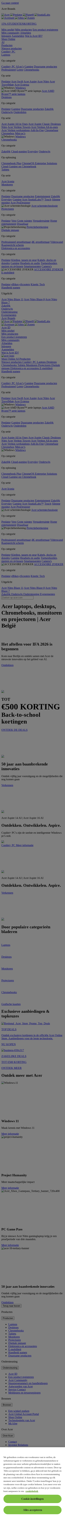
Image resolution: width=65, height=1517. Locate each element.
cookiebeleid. (31, 1491)
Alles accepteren (32, 1509)
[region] (32, 1482)
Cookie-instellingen (32, 1498)
